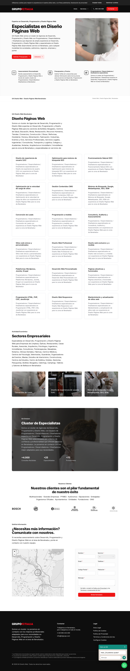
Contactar (111, 9)
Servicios (83, 9)
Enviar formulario (96, 594)
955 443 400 (99, 9)
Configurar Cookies (99, 640)
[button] (38, 572)
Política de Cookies (99, 631)
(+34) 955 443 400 (63, 633)
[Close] (125, 647)
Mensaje (81, 578)
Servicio (101, 553)
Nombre (81, 553)
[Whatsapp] (124, 665)
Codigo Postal (83, 569)
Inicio (75, 9)
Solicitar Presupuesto (20, 57)
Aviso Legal (97, 628)
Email (80, 561)
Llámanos (37, 57)
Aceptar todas (97, 2)
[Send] (124, 657)
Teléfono (101, 561)
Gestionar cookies (112, 2)
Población (101, 569)
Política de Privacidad (100, 588)
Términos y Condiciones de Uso (90, 590)
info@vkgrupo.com (63, 636)
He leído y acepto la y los (95, 589)
